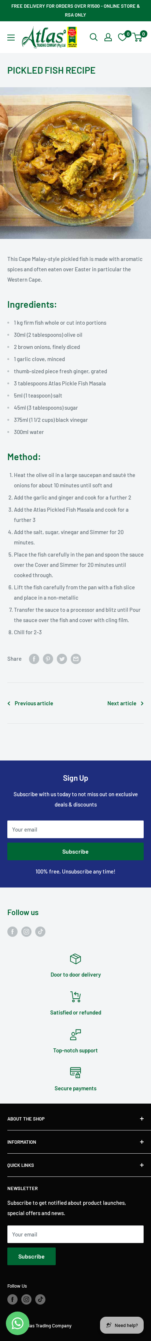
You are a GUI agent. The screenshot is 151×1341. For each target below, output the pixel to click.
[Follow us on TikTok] (40, 931)
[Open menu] (11, 37)
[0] (137, 37)
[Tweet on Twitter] (62, 658)
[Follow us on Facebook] (12, 931)
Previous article (34, 703)
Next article (121, 703)
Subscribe (75, 851)
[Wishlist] (122, 37)
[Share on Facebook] (34, 658)
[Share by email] (76, 658)
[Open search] (94, 37)
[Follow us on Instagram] (26, 931)
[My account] (108, 37)
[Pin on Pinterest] (48, 658)
